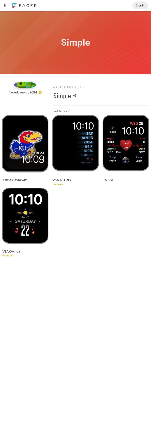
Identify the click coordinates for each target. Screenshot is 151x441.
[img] (25, 85)
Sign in (140, 5)
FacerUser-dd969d (23, 92)
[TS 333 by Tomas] (126, 143)
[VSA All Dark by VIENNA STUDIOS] (75, 143)
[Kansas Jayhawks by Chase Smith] (25, 143)
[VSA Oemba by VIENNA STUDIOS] (25, 215)
